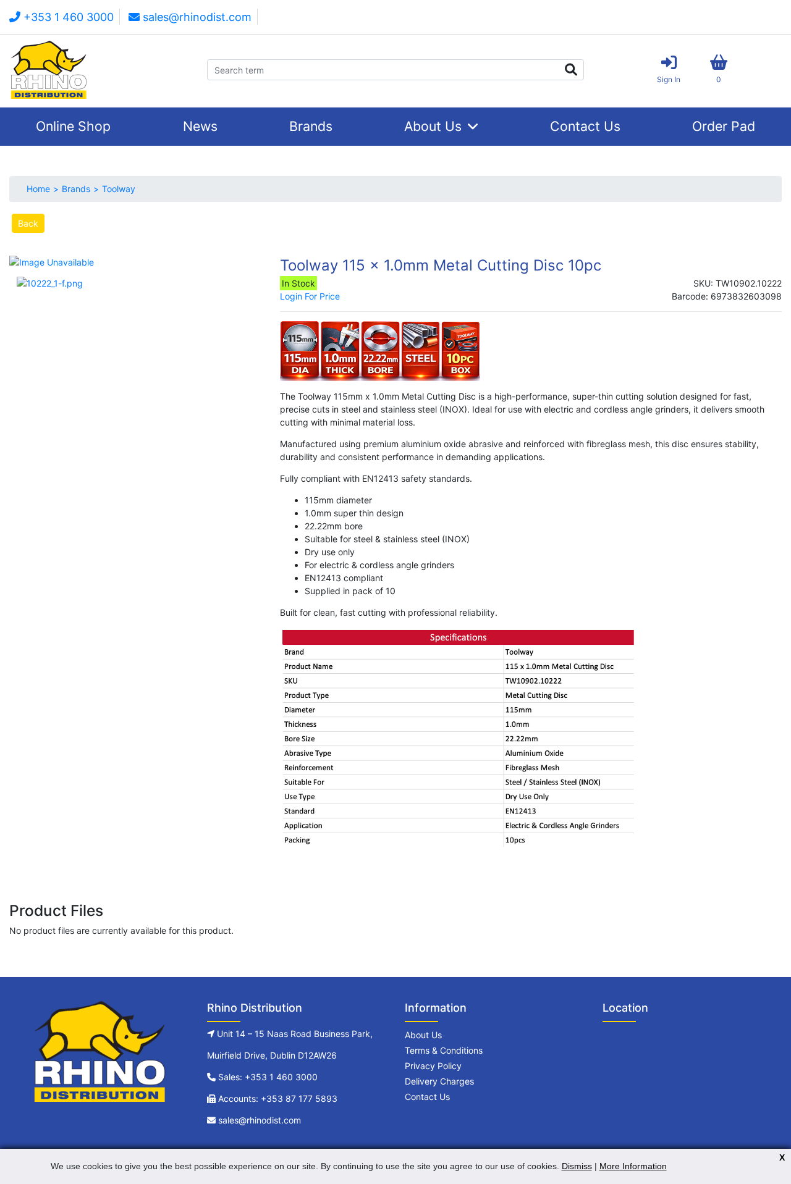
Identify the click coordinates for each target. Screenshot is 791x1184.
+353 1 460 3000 (67, 16)
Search (570, 69)
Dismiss (577, 1166)
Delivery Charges (439, 1081)
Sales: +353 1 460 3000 (268, 1077)
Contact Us (585, 126)
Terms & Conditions (444, 1050)
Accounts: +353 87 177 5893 (277, 1098)
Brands (310, 126)
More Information (633, 1166)
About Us (433, 126)
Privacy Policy (433, 1065)
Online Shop (73, 126)
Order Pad (723, 126)
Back (28, 223)
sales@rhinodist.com (196, 16)
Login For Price (310, 296)
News (200, 126)
